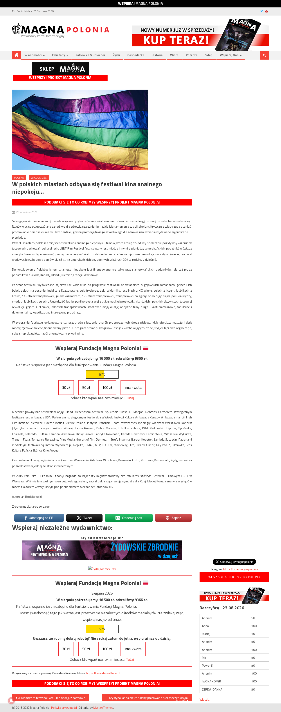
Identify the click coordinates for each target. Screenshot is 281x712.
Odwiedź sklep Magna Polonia (60, 68)
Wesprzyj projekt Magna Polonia (60, 77)
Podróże (191, 55)
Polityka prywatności (64, 707)
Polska (19, 177)
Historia (157, 55)
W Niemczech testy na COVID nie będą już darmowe (51, 697)
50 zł (86, 387)
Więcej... (205, 699)
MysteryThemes (103, 707)
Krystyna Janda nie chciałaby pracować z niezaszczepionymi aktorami (148, 698)
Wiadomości (33, 55)
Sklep (209, 55)
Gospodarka (135, 55)
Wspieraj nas (229, 55)
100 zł (107, 387)
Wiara (174, 55)
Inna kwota (133, 387)
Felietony (58, 55)
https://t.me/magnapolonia (240, 569)
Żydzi (116, 55)
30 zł (66, 387)
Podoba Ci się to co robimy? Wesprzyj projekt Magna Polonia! (102, 202)
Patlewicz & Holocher (90, 55)
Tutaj (130, 398)
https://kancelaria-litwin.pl (103, 673)
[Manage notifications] (11, 700)
